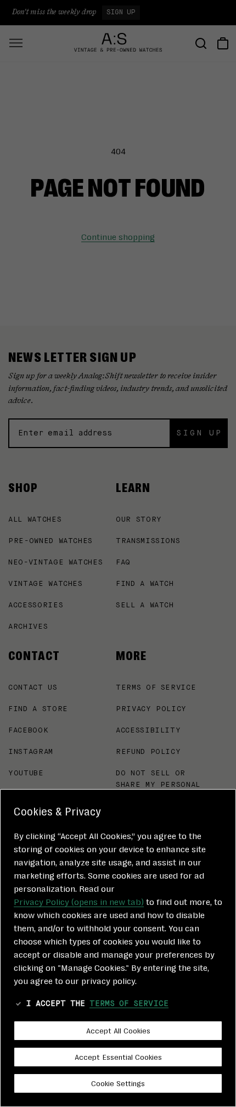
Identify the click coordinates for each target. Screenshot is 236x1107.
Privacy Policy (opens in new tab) (79, 901)
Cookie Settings (118, 1082)
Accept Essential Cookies (118, 1056)
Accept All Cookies (118, 1030)
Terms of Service (128, 1004)
